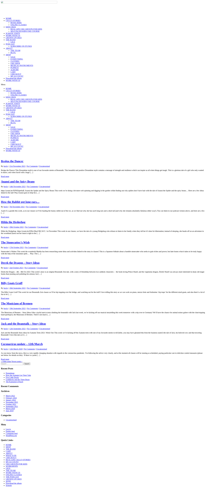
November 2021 (12, 402)
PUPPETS (14, 68)
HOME (8, 18)
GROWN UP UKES (14, 38)
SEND (8, 481)
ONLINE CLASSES (18, 25)
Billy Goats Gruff (11, 283)
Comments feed (12, 433)
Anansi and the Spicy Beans (18, 181)
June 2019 (9, 411)
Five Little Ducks (12, 377)
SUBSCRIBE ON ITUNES (21, 46)
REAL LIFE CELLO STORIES (18, 460)
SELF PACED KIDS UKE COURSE (25, 31)
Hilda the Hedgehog (13, 222)
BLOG (13, 53)
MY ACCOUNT (16, 76)
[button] (103, 84)
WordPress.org (11, 436)
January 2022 (11, 400)
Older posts (6, 361)
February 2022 (11, 398)
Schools (9, 485)
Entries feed (10, 431)
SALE (12, 57)
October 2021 (11, 404)
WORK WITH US (13, 35)
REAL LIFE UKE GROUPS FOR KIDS (26, 29)
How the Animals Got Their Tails (18, 375)
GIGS (12, 42)
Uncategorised (44, 166)
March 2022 (10, 396)
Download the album (14, 78)
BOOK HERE (16, 23)
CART (13, 72)
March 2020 (10, 409)
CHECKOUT (15, 74)
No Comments (32, 166)
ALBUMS (14, 70)
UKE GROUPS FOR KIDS (16, 464)
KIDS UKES (11, 27)
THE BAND (11, 40)
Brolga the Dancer (12, 161)
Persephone (10, 373)
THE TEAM (15, 50)
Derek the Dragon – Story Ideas (20, 262)
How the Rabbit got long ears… (20, 201)
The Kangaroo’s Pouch (14, 382)
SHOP (8, 55)
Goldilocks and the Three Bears (18, 380)
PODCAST (10, 44)
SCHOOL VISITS (13, 33)
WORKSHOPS (12, 466)
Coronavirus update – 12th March (22, 344)
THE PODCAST (12, 477)
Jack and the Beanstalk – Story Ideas (23, 323)
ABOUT (9, 48)
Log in (8, 429)
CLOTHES (14, 61)
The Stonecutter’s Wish (15, 242)
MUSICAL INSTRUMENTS (21, 65)
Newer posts (16, 361)
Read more (5, 176)
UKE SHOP (15, 63)
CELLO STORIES (13, 21)
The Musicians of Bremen (16, 303)
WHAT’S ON (11, 455)
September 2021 (12, 406)
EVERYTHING (16, 59)
